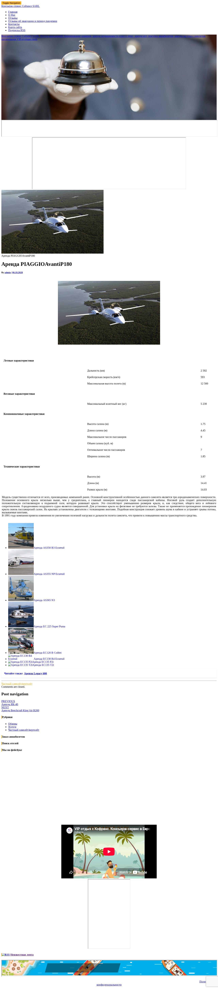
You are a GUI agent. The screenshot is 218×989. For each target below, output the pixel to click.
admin (8, 272)
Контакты (14, 24)
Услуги (12, 726)
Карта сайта (15, 27)
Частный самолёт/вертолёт (16, 683)
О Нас (11, 14)
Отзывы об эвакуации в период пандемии (32, 21)
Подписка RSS (16, 30)
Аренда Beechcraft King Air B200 (20, 709)
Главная (12, 11)
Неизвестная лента (22, 954)
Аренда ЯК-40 (9, 703)
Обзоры (12, 723)
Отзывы (13, 18)
